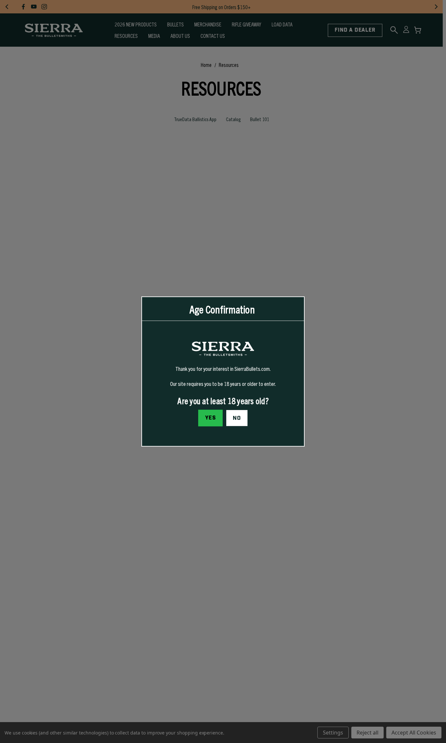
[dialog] (223, 371)
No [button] (237, 418)
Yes (210, 417)
